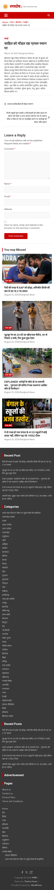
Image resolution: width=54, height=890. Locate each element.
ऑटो (4, 540)
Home (5, 808)
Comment (9, 149)
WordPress (36, 885)
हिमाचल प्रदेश (7, 716)
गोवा (3, 587)
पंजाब (4, 642)
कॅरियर (4, 556)
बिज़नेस (5, 653)
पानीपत (4, 649)
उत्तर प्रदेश (6, 528)
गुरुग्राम (5, 579)
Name (8, 183)
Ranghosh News (26, 53)
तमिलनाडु (5, 610)
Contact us (7, 793)
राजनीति (5, 685)
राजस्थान (5, 688)
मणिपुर (4, 661)
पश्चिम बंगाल (7, 645)
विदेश (4, 708)
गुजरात (4, 575)
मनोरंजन (5, 669)
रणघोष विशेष (7, 681)
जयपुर (4, 602)
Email (7, 196)
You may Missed (15, 249)
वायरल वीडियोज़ (8, 704)
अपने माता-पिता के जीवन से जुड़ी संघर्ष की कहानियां (21, 513)
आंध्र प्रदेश (7, 524)
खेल (3, 571)
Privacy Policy (8, 797)
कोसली (4, 567)
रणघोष (15, 6)
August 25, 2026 (11, 295)
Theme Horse (30, 881)
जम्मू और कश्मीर (8, 599)
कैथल (4, 563)
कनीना (4, 548)
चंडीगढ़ (4, 591)
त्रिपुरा (4, 622)
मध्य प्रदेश (6, 665)
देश (3, 626)
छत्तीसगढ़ (5, 595)
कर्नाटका (5, 552)
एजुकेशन (5, 536)
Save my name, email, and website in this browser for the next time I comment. (23, 226)
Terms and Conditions (12, 801)
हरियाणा (5, 712)
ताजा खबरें (8, 281)
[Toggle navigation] (6, 15)
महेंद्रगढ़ (5, 677)
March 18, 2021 (11, 53)
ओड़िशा (5, 544)
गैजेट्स (5, 583)
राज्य (4, 692)
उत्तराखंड (5, 532)
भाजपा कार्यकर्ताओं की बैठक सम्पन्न (20, 104)
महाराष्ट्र (5, 673)
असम (4, 520)
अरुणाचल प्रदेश (8, 517)
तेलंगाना (5, 618)
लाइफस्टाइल (7, 700)
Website (8, 209)
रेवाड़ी (6, 38)
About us (6, 789)
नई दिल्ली (5, 630)
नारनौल (5, 634)
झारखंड (5, 606)
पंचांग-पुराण (6, 638)
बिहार (4, 657)
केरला (4, 560)
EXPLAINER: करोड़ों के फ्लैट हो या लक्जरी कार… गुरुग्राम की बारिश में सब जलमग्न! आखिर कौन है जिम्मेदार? (25, 385)
